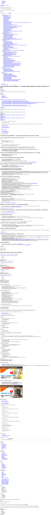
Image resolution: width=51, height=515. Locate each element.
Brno (2, 472)
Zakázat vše (1, 508)
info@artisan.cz (15, 91)
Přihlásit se (1, 11)
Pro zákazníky (2, 451)
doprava (4, 407)
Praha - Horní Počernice (5, 477)
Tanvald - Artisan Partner (5, 483)
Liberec (3, 476)
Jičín (2, 475)
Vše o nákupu (3, 2)
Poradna (3, 454)
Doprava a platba (4, 453)
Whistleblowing (4, 467)
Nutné (2, 510)
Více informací (26, 504)
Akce (2, 448)
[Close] (0, 432)
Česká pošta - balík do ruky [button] (4, 321)
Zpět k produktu (2, 94)
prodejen (5, 415)
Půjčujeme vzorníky (4, 125)
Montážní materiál (4, 55)
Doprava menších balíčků (5, 97)
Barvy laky (3, 83)
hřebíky (10, 313)
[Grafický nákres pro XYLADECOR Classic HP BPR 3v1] (8, 202)
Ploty (2, 67)
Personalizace (3, 513)
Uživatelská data (3, 512)
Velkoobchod (3, 1)
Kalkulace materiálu (4, 459)
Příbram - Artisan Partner (5, 482)
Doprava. (17, 226)
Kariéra (3, 463)
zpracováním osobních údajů (8, 439)
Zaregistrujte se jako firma (5, 364)
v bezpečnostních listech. (27, 244)
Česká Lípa (3, 473)
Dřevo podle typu (4, 444)
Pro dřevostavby (8, 45)
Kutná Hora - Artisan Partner (5, 481)
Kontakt (3, 464)
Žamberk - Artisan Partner (5, 484)
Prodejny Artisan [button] (2, 334)
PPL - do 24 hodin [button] (3, 325)
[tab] (25, 321)
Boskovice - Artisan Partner (5, 480)
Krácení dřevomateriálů (5, 458)
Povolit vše (4, 509)
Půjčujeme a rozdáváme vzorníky (16, 206)
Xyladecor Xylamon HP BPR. (33, 183)
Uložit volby (2, 514)
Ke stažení (3, 466)
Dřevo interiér (3, 33)
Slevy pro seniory (14, 383)
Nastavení (2, 509)
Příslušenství (3, 96)
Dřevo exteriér (4, 445)
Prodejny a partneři (3, 470)
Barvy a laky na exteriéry (5, 84)
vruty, (8, 313)
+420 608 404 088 (4, 5)
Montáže (3, 456)
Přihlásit (11, 438)
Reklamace (3, 465)
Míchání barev (4, 457)
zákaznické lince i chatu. (13, 238)
